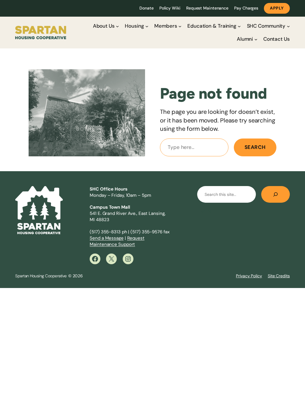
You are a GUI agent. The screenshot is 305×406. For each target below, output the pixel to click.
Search (255, 147)
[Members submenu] (179, 25)
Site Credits (279, 275)
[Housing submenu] (146, 25)
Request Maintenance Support (117, 241)
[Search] (275, 194)
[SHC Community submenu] (288, 25)
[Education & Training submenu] (239, 25)
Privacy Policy (249, 275)
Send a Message (107, 238)
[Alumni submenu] (255, 38)
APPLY (277, 8)
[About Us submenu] (117, 25)
